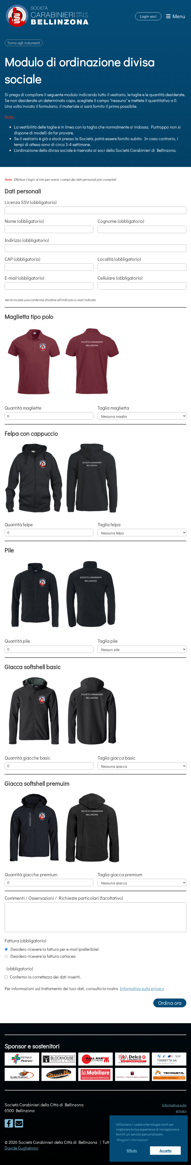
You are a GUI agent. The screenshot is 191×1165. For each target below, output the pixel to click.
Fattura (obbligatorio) (25, 940)
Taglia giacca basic (117, 757)
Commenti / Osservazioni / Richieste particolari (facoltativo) (64, 898)
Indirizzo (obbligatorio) (27, 240)
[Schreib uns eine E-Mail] (19, 1124)
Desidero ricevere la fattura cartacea (42, 956)
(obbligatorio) (19, 968)
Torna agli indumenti (23, 42)
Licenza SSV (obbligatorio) (31, 202)
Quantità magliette (23, 407)
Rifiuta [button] (132, 1150)
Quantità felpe (19, 524)
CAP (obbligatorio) (22, 259)
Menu (178, 16)
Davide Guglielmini (21, 1148)
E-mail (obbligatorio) (24, 277)
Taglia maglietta (113, 407)
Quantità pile (17, 641)
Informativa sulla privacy (142, 988)
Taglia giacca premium (120, 874)
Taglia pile (108, 641)
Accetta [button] (165, 1150)
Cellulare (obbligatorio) (120, 277)
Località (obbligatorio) (119, 259)
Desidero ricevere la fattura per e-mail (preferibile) (54, 949)
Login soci (148, 16)
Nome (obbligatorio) (24, 221)
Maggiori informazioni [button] (132, 1140)
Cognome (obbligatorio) (121, 221)
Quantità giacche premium (31, 874)
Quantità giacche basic (28, 757)
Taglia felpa (109, 524)
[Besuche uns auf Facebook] (9, 1124)
